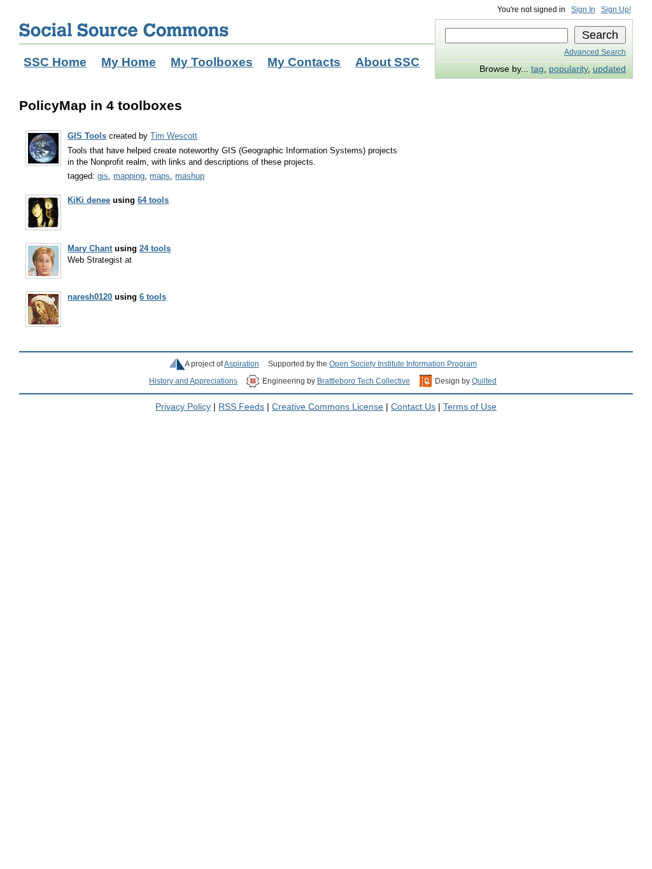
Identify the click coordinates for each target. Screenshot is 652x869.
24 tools (155, 248)
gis (102, 176)
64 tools (153, 200)
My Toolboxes (212, 62)
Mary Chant (89, 248)
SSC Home (55, 62)
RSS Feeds (241, 407)
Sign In (583, 9)
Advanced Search (595, 52)
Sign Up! (616, 9)
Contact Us (413, 407)
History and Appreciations (193, 381)
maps (160, 176)
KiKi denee (88, 200)
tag (537, 69)
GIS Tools (86, 136)
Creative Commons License (327, 407)
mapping (129, 176)
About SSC (387, 62)
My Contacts (304, 62)
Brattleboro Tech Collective (363, 381)
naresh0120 (89, 297)
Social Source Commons (124, 30)
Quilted (484, 381)
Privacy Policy (183, 407)
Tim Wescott (173, 136)
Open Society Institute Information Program (403, 363)
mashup (189, 176)
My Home (128, 62)
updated (609, 69)
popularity (568, 69)
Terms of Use (470, 407)
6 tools (152, 297)
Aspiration (241, 363)
